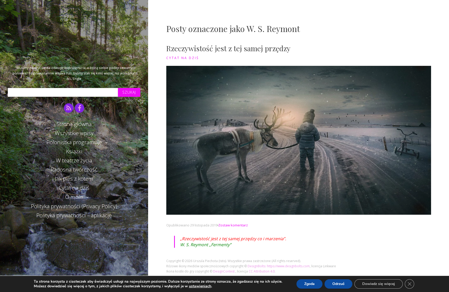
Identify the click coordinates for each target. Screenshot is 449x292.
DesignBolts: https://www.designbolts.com (279, 266)
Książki (74, 151)
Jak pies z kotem (74, 178)
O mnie (74, 196)
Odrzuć (338, 283)
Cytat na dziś (74, 187)
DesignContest (224, 271)
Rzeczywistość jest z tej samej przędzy (228, 48)
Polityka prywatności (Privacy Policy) (74, 206)
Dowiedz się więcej (378, 283)
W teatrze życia (74, 160)
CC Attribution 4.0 (262, 271)
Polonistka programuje (74, 142)
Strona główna (74, 124)
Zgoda (309, 283)
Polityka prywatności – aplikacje (74, 215)
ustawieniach (200, 286)
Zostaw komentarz (233, 225)
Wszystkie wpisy (74, 133)
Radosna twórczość (74, 169)
